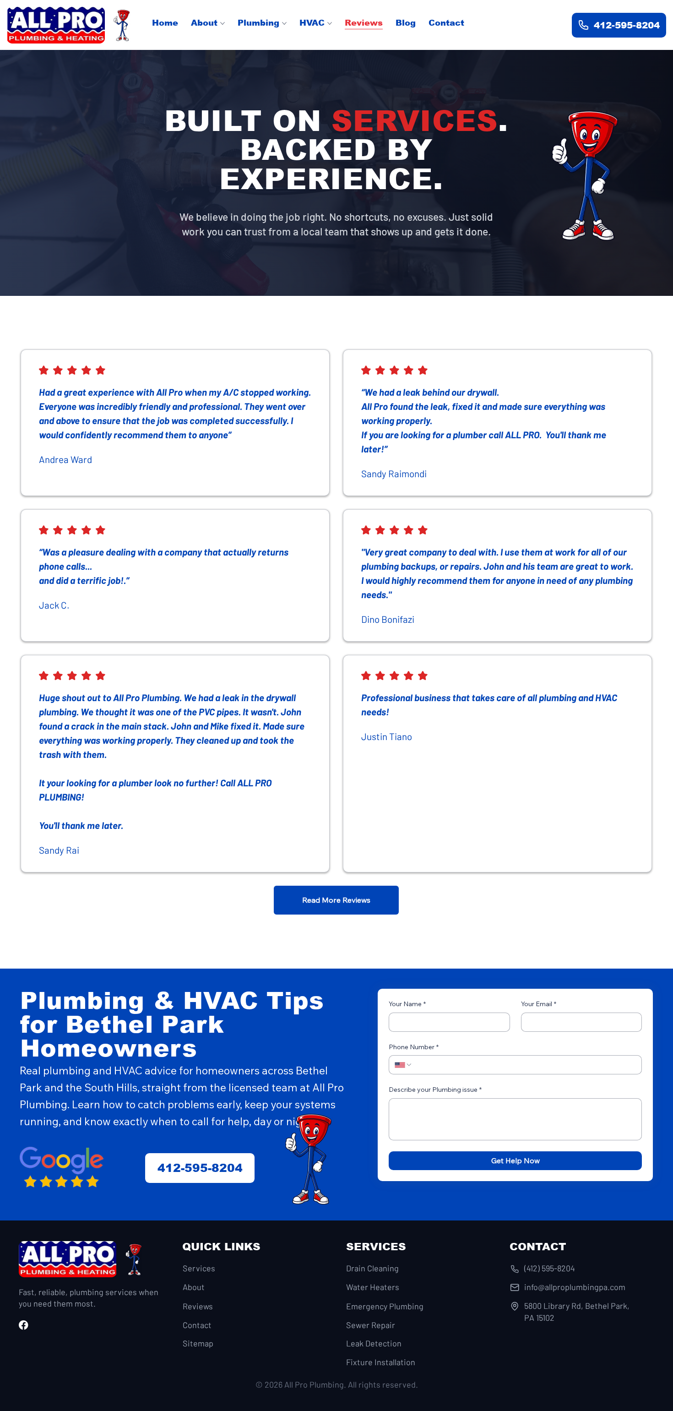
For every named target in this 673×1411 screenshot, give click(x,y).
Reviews (198, 1306)
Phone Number (414, 1047)
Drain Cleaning (372, 1268)
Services (199, 1268)
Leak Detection (374, 1343)
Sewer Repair (370, 1325)
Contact (197, 1325)
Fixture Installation (380, 1362)
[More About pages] (222, 23)
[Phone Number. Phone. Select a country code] (403, 1064)
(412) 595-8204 (549, 1268)
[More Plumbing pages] (284, 23)
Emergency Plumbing (384, 1306)
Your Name (407, 1004)
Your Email (538, 1004)
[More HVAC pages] (329, 23)
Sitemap (198, 1343)
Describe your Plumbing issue (435, 1089)
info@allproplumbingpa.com (574, 1287)
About (194, 1287)
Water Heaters (372, 1287)
